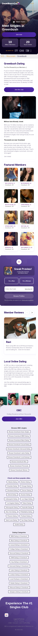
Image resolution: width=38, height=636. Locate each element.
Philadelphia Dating (26, 512)
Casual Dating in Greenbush (19, 545)
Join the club (19, 89)
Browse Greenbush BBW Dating (19, 436)
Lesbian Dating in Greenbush (19, 574)
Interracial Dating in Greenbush (19, 566)
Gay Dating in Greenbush (19, 562)
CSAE (10, 623)
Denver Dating (26, 490)
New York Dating (11, 512)
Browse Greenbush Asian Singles (19, 432)
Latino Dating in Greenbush (19, 570)
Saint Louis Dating (11, 520)
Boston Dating (25, 482)
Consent (15, 623)
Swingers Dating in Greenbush (19, 591)
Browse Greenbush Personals (19, 466)
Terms (16, 621)
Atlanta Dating (12, 482)
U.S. (2, 56)
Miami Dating (27, 503)
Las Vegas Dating (27, 499)
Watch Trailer (20, 22)
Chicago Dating (26, 486)
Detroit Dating (12, 494)
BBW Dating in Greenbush (19, 536)
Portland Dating (26, 516)
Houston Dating (25, 494)
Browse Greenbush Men (19, 461)
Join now (19, 34)
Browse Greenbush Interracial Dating (19, 449)
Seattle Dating (19, 524)
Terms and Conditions (27, 300)
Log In (32, 3)
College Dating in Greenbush (19, 549)
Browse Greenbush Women (19, 470)
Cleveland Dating (12, 490)
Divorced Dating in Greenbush (19, 553)
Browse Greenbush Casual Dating (19, 444)
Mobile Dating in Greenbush (19, 583)
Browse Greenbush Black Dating (19, 440)
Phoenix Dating (12, 516)
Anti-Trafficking (24, 623)
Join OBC (19, 419)
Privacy (21, 621)
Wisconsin (10, 56)
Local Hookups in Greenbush (19, 579)
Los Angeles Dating (13, 503)
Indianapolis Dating (11, 499)
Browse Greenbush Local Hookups (19, 457)
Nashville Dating (27, 507)
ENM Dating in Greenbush (19, 557)
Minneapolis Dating (12, 507)
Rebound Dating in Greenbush (19, 587)
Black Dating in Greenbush (19, 540)
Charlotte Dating (12, 486)
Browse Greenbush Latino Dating (19, 453)
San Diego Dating (26, 520)
